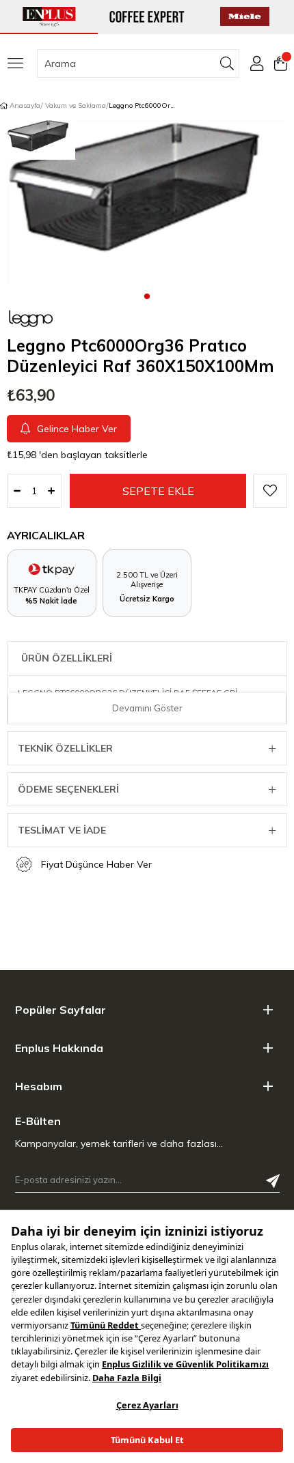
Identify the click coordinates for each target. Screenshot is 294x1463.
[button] (147, 296)
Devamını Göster (147, 707)
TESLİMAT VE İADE (62, 830)
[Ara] (227, 63)
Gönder (273, 1181)
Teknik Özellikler (65, 748)
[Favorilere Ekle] (270, 491)
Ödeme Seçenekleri (68, 789)
